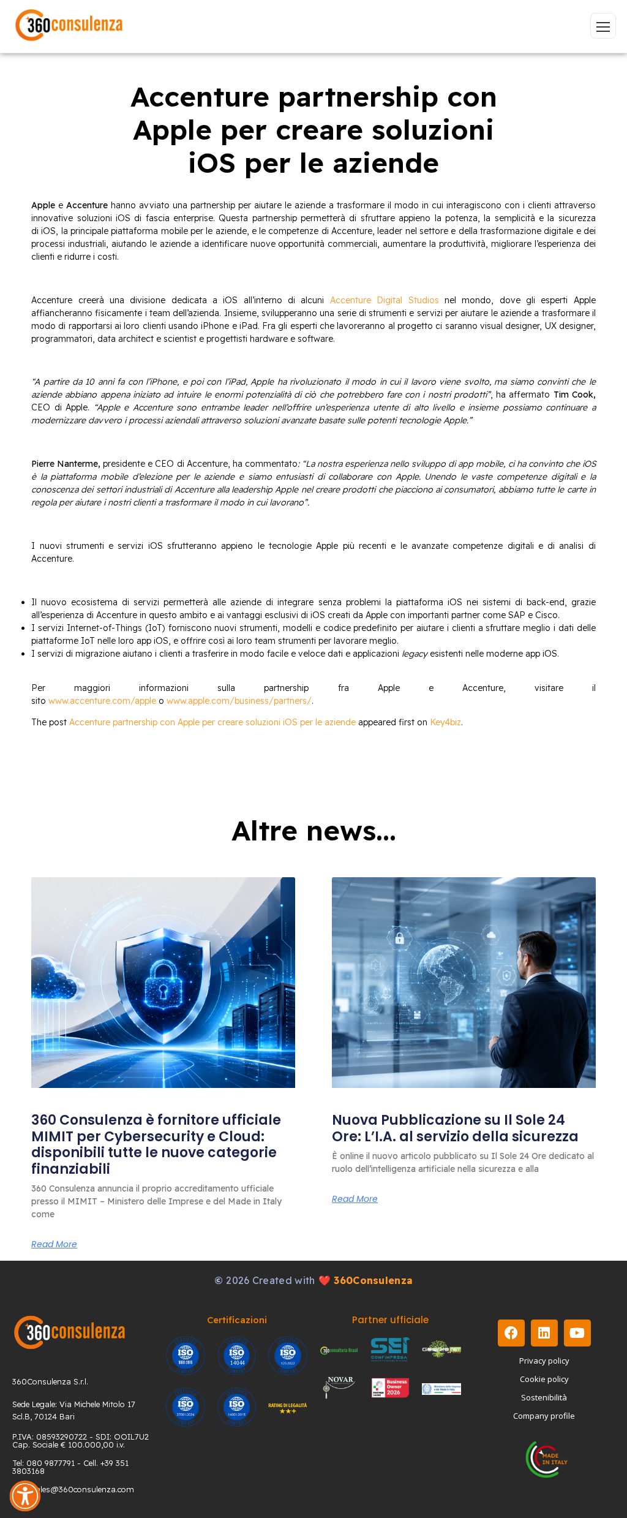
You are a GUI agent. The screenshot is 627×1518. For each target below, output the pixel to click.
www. (59, 700)
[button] (25, 1496)
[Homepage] (69, 26)
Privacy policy (544, 1360)
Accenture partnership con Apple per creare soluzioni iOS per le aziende (212, 722)
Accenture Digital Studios (384, 300)
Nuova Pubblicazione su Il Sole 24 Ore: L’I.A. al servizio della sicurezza (455, 1128)
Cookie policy (544, 1378)
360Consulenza (373, 1280)
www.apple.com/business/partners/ (239, 700)
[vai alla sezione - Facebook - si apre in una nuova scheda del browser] (511, 1333)
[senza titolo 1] (69, 1332)
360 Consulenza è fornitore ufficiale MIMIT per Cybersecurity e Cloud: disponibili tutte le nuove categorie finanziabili (156, 1144)
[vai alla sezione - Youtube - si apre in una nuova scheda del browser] (577, 1333)
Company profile (544, 1415)
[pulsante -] (603, 26)
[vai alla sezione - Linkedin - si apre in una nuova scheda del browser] (544, 1333)
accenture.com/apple (113, 700)
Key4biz (445, 722)
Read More (54, 1244)
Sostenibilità (544, 1397)
